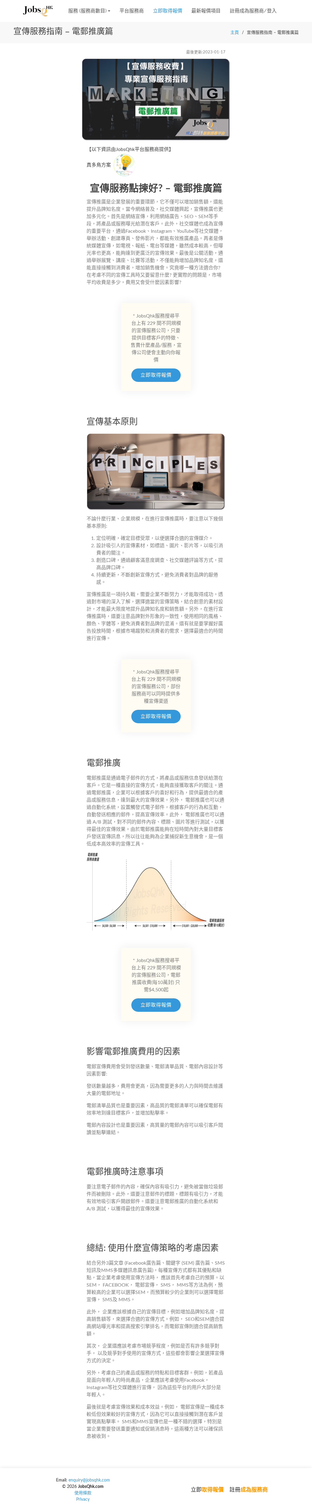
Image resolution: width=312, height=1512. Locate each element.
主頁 (234, 33)
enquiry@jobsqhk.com (89, 1480)
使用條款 (82, 1493)
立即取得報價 (167, 11)
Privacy (83, 1499)
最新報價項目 (206, 11)
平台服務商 (131, 11)
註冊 (248, 1490)
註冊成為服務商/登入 (253, 11)
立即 (207, 1490)
